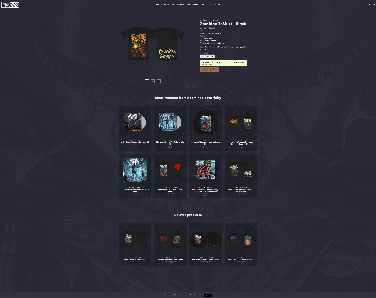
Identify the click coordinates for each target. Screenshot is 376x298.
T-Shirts (180, 5)
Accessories (214, 5)
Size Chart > (204, 53)
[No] (374, 295)
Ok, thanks (208, 295)
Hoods (204, 5)
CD (173, 5)
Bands (159, 5)
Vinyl (166, 5)
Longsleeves (192, 5)
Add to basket (209, 69)
